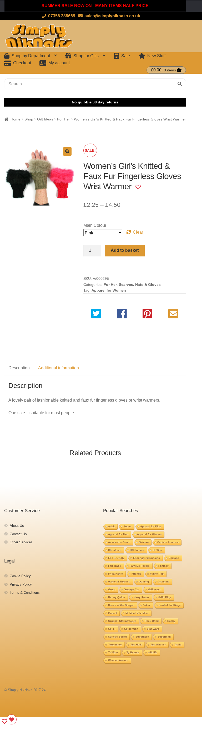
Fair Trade (114, 565)
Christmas (114, 550)
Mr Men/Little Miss (137, 613)
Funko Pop (157, 573)
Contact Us (18, 534)
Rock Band (152, 620)
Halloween (154, 589)
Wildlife (152, 652)
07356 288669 (61, 16)
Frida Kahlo (115, 573)
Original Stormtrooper (122, 620)
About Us (17, 526)
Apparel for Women (109, 290)
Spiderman (131, 628)
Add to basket (125, 250)
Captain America (168, 542)
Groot (111, 589)
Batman (144, 542)
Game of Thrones (119, 581)
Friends (136, 573)
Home (16, 119)
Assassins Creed (119, 542)
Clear (138, 232)
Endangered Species (146, 557)
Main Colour (94, 225)
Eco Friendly (116, 557)
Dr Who (157, 550)
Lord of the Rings (170, 605)
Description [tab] (19, 368)
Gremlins (163, 581)
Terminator (115, 644)
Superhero (142, 636)
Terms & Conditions (25, 593)
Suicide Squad (117, 636)
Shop (28, 119)
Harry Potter (141, 597)
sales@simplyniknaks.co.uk (112, 16)
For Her (63, 119)
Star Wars (153, 628)
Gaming (144, 581)
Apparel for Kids (150, 526)
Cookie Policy (20, 576)
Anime (127, 526)
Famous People (140, 565)
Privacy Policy (21, 584)
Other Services (21, 542)
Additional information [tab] (58, 368)
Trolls (177, 644)
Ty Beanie (133, 652)
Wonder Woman (118, 660)
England (174, 557)
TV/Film (113, 652)
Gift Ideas (45, 119)
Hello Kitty (164, 597)
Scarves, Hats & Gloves (140, 284)
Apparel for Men (118, 534)
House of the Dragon (121, 605)
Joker (146, 605)
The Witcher (158, 644)
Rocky (171, 620)
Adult (111, 526)
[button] (67, 151)
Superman (164, 636)
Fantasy (163, 565)
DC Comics (137, 550)
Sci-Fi (111, 628)
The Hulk (136, 644)
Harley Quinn (116, 597)
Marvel (112, 613)
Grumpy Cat (131, 589)
